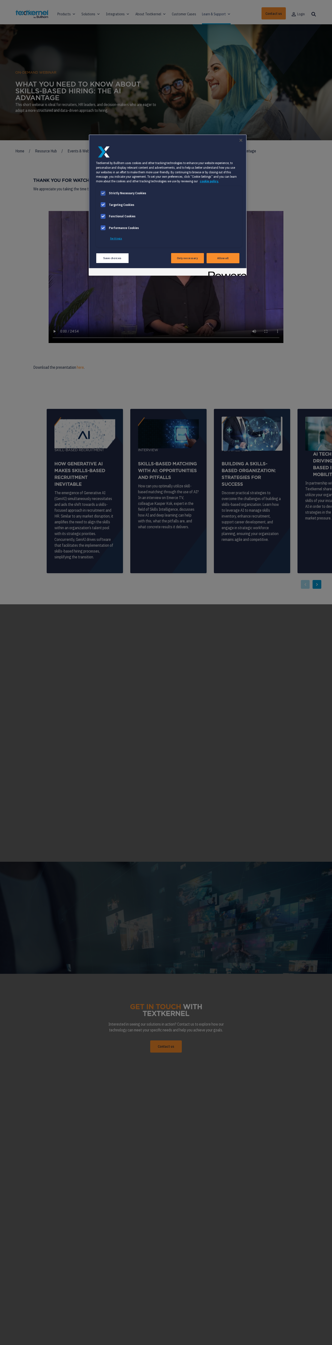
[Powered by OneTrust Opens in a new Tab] (225, 273)
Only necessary (187, 258)
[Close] (241, 140)
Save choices (112, 258)
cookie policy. (209, 181)
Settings (116, 238)
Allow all (223, 258)
